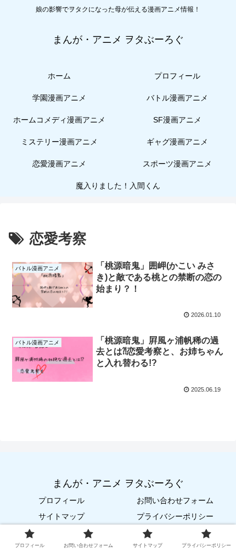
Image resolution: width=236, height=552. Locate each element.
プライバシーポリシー (175, 516)
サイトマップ (61, 516)
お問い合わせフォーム (175, 500)
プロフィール (61, 500)
